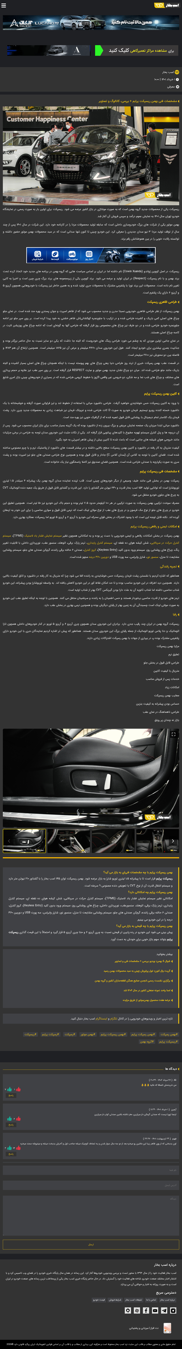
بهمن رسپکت (168, 1034)
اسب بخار (168, 72)
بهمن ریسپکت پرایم (112, 1034)
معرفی (171, 86)
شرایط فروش (115, 1300)
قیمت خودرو (99, 1300)
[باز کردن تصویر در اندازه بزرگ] (91, 778)
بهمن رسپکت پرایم (142, 1034)
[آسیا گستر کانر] (49, 50)
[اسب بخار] (167, 5)
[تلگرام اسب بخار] (91, 255)
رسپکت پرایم (49, 1034)
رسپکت (69, 1034)
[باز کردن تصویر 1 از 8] (24, 841)
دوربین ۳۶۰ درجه (99, 557)
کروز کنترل (90, 550)
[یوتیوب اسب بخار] (155, 1310)
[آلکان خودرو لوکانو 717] (91, 22)
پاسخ (11, 1095)
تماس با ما (151, 1300)
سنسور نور (152, 557)
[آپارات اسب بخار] (137, 1310)
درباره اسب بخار (167, 1300)
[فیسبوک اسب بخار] (146, 1310)
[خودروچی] (136, 50)
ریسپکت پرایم (167, 1041)
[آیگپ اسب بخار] (128, 1310)
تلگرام (113, 1018)
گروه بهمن (146, 1041)
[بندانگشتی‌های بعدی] (173, 841)
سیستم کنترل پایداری (99, 543)
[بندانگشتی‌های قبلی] (9, 841)
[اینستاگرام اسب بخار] (173, 1310)
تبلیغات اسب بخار (133, 1300)
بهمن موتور (87, 1034)
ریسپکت (29, 1034)
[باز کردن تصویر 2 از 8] (68, 841)
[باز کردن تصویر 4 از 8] (157, 841)
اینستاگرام (101, 1018)
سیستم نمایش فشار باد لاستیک (43, 536)
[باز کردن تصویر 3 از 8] (113, 841)
